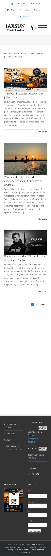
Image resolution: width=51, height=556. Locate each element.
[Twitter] (33, 474)
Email (30, 511)
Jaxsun (7, 547)
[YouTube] (37, 474)
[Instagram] (29, 474)
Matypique (16, 547)
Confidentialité (29, 544)
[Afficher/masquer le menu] (42, 27)
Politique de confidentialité (24, 550)
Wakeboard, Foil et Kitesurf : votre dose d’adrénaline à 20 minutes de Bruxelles (23, 181)
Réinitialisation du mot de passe (13, 448)
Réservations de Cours (13, 426)
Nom (30, 490)
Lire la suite (42, 131)
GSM (30, 521)
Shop (8, 440)
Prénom (31, 502)
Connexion (11, 433)
